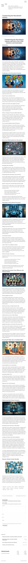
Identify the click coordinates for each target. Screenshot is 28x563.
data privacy (7, 488)
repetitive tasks (4, 489)
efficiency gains (16, 488)
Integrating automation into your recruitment (9, 255)
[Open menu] (25, 2)
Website (3, 520)
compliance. (4, 488)
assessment (16, 486)
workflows (11, 489)
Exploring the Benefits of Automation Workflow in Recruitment (12, 536)
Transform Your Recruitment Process (8, 544)
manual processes (21, 488)
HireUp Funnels (5, 551)
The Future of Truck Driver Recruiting (7, 495)
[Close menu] (6, 4)
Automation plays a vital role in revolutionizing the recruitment (12, 219)
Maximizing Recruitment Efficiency (21, 495)
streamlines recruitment (14, 288)
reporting (8, 489)
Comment (3, 505)
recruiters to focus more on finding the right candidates (14, 159)
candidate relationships (21, 486)
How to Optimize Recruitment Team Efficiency (9, 542)
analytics (13, 486)
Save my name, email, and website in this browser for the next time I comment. (12, 523)
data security (11, 488)
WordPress (25, 560)
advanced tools (4, 486)
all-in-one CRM (9, 486)
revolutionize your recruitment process (8, 477)
